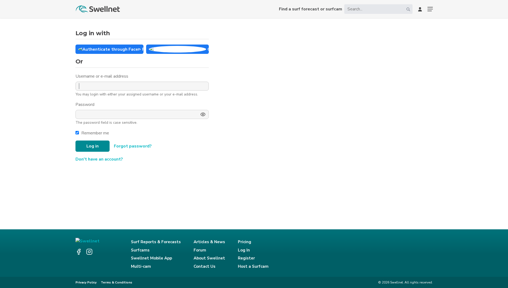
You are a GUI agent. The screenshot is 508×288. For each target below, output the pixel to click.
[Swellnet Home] (98, 9)
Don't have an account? (99, 159)
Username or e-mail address (102, 76)
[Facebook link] (78, 252)
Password (85, 104)
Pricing (244, 242)
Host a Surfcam (253, 266)
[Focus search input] (408, 9)
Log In (244, 250)
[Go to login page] (420, 9)
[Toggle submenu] (430, 9)
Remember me (95, 133)
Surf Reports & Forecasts (156, 242)
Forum (200, 250)
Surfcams (140, 250)
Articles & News (209, 242)
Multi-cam (141, 266)
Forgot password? (133, 146)
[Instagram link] (89, 252)
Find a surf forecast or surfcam (310, 9)
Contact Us (204, 266)
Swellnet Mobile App (151, 258)
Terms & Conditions (116, 282)
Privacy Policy (86, 282)
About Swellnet (209, 258)
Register (246, 258)
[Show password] (203, 114)
